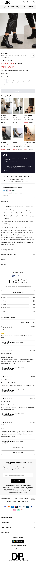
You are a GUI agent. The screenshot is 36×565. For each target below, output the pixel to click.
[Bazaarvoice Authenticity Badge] (18, 276)
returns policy (25, 181)
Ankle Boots (9, 11)
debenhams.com (8, 344)
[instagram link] (16, 549)
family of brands (8, 489)
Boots (2, 11)
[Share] (33, 11)
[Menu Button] (2, 2)
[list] (18, 32)
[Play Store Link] (18, 541)
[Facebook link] (20, 549)
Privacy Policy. (23, 492)
